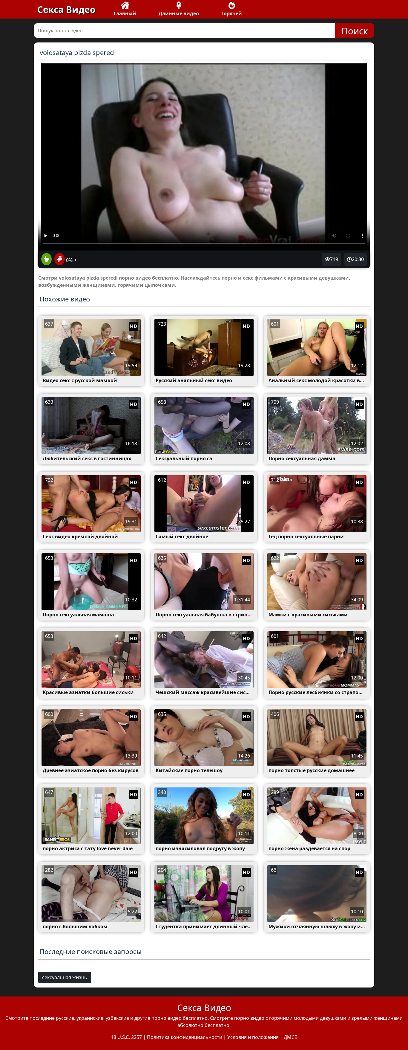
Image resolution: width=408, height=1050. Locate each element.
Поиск (354, 31)
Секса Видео (66, 9)
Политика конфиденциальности (184, 1037)
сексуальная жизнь (64, 977)
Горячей (231, 13)
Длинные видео (179, 13)
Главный (125, 13)
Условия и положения (253, 1037)
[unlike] (59, 259)
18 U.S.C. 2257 (126, 1037)
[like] (46, 259)
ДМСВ (290, 1037)
